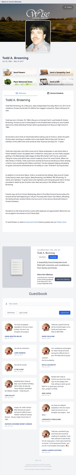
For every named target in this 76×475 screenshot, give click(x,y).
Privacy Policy (32, 466)
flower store (61, 222)
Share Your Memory (63, 279)
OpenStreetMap (40, 469)
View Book (42, 257)
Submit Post (65, 313)
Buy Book (53, 257)
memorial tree (30, 222)
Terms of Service (43, 466)
